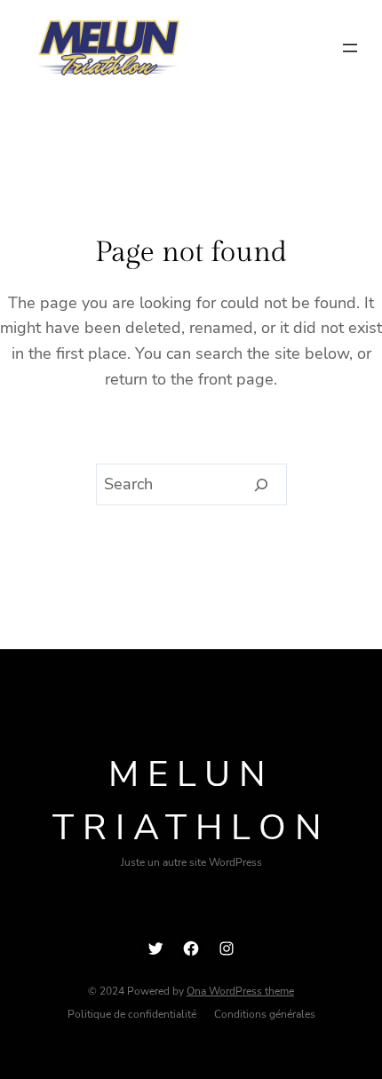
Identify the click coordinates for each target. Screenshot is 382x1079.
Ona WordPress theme (240, 991)
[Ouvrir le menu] (350, 48)
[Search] (262, 485)
